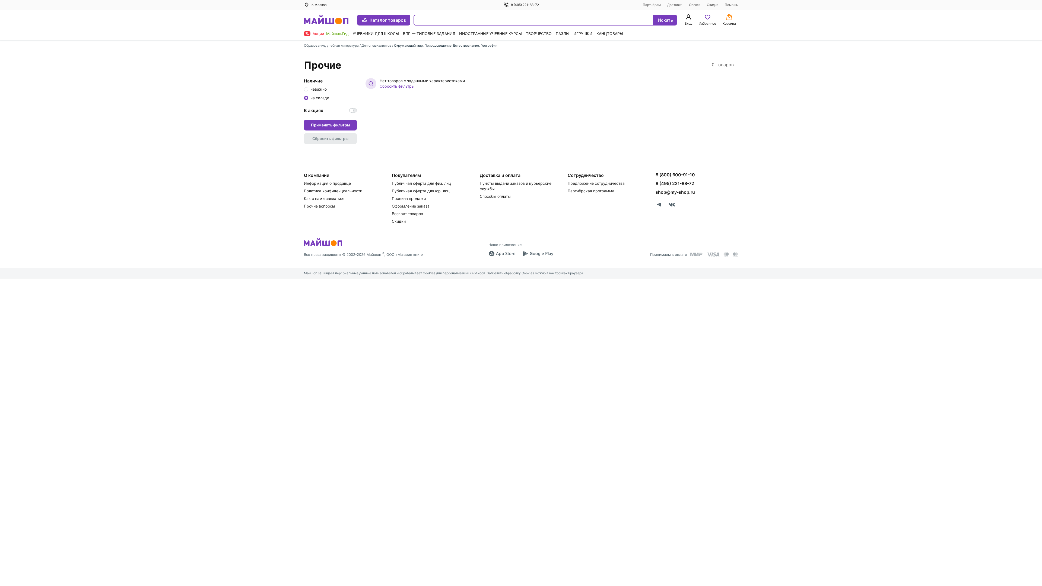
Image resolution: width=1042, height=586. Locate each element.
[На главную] (326, 20)
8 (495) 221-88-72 (525, 5)
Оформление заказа (411, 206)
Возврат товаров (407, 213)
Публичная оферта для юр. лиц (421, 191)
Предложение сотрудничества (596, 183)
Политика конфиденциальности (333, 191)
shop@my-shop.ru (675, 192)
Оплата (694, 5)
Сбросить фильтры (397, 86)
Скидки (712, 5)
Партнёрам (652, 5)
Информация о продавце (327, 183)
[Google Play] (538, 253)
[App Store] (502, 253)
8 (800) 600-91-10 (675, 174)
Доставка (674, 5)
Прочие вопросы (319, 206)
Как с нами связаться (324, 198)
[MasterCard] (726, 254)
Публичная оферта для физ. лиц (421, 183)
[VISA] (713, 254)
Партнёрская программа (591, 191)
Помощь (731, 5)
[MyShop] (323, 245)
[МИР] (696, 254)
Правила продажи (409, 198)
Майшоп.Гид (337, 33)
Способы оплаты (495, 196)
